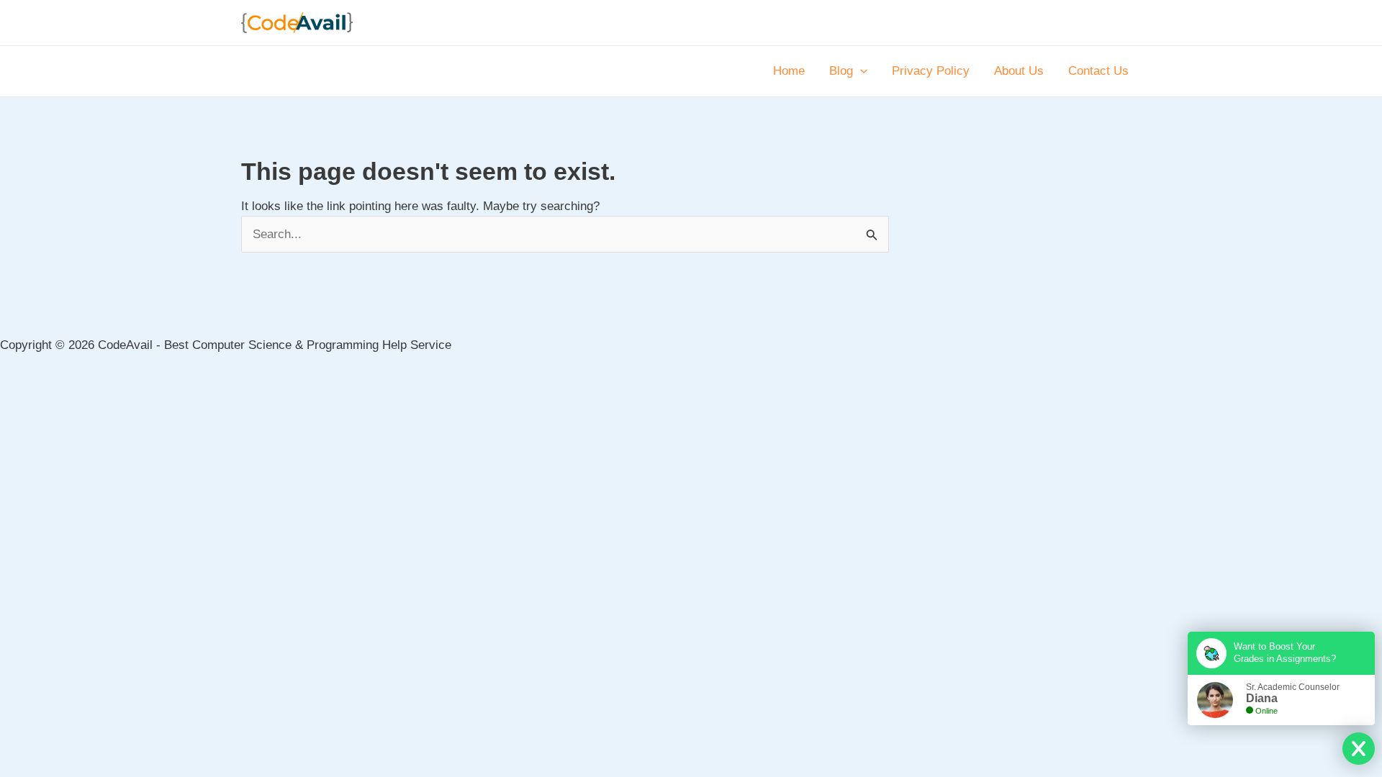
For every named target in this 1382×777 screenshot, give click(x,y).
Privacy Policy (931, 71)
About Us (1019, 71)
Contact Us (1098, 71)
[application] (860, 71)
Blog (841, 71)
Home (789, 71)
